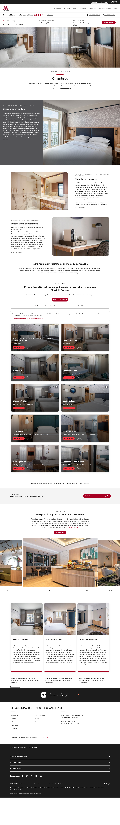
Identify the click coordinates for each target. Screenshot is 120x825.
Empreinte (38, 722)
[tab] (41, 306)
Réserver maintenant (60, 300)
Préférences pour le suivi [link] (16, 787)
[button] (99, 2)
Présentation (57, 8)
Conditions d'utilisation (38, 787)
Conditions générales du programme (54, 787)
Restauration (82, 8)
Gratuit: (68, 721)
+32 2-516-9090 (110, 15)
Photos (115, 8)
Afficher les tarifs (18, 347)
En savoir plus (60, 532)
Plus (29, 347)
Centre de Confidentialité (71, 787)
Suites (74, 8)
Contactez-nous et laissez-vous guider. (97, 496)
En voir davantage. (15, 687)
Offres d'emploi (27, 787)
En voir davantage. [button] (66, 88)
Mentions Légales (84, 787)
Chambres (67, 8)
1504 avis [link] (50, 15)
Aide (19, 789)
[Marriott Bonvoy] (113, 2)
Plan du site (13, 789)
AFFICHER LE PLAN (94, 15)
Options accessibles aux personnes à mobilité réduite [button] (32, 338)
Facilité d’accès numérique (96, 787)
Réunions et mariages (105, 8)
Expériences (92, 8)
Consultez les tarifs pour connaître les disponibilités (27, 318)
